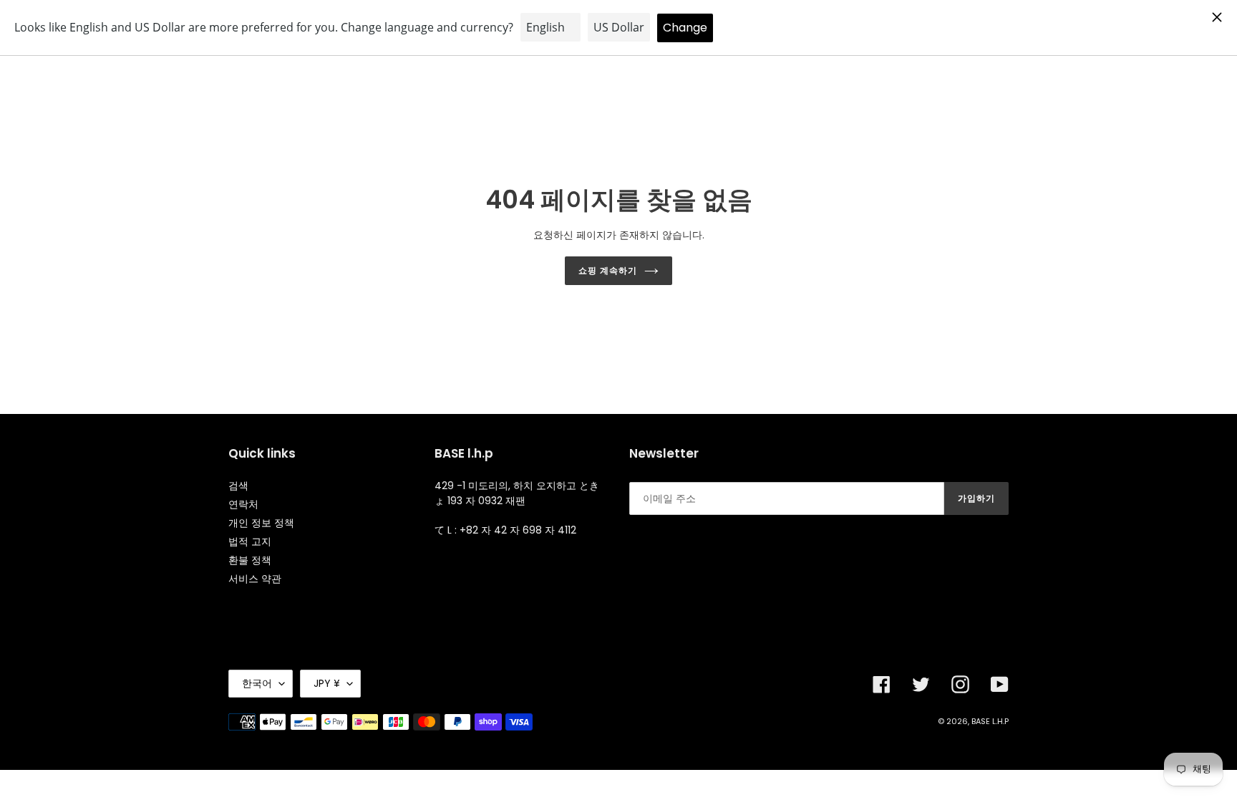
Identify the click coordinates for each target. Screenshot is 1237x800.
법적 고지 (249, 541)
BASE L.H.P (990, 721)
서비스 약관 (254, 579)
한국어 (257, 683)
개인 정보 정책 (261, 523)
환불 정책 (249, 560)
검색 (238, 485)
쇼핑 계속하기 (607, 270)
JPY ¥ (327, 683)
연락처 (243, 504)
